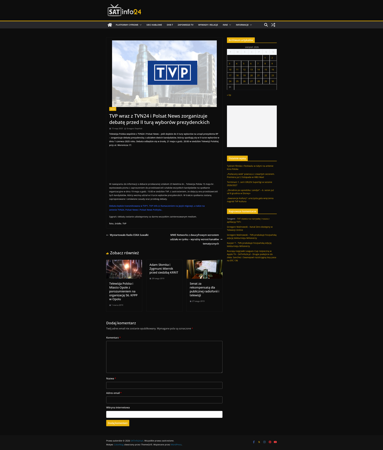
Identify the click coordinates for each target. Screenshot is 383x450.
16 (273, 69)
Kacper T (231, 243)
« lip (229, 95)
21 (258, 75)
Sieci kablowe (154, 24)
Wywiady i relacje (208, 24)
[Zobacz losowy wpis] (273, 24)
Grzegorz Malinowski (237, 226)
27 (251, 81)
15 (266, 69)
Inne (225, 24)
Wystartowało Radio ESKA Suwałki (129, 235)
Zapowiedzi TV (185, 24)
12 (244, 69)
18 (237, 75)
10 (230, 69)
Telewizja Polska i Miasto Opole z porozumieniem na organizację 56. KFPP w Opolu (123, 291)
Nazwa (111, 378)
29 (266, 81)
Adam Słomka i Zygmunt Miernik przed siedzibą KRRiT (163, 268)
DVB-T (170, 24)
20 (251, 75)
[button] (140, 25)
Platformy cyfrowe (127, 24)
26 (244, 81)
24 (230, 81)
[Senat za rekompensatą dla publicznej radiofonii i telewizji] (204, 262)
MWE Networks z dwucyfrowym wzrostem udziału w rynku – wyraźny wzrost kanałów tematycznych (194, 239)
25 (237, 81)
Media (112, 109)
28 (258, 81)
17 (230, 75)
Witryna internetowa (118, 407)
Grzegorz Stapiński (134, 128)
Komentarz (113, 337)
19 (244, 75)
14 (258, 69)
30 (273, 81)
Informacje (242, 24)
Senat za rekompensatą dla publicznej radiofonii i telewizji (204, 289)
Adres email (114, 393)
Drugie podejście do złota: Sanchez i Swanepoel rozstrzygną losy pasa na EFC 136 (251, 257)
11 (237, 69)
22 (266, 75)
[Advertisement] (252, 126)
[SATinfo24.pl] (109, 24)
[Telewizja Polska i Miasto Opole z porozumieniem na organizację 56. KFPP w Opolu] (124, 262)
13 (251, 69)
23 (273, 75)
